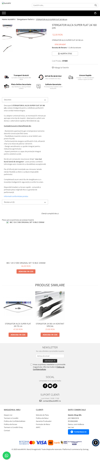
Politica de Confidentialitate (14, 421)
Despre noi (8, 415)
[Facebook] (45, 386)
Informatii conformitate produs (16, 196)
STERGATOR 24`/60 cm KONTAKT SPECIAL (50, 324)
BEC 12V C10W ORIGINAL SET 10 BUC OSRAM (26, 263)
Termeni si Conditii (11, 418)
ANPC (38, 427)
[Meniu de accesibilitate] (95, 442)
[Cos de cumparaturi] (95, 13)
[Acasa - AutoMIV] (15, 5)
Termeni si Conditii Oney (13, 427)
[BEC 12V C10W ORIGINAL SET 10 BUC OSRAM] (26, 240)
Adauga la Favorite (61, 67)
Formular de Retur (43, 424)
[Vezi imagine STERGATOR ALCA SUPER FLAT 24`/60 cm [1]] (7, 37)
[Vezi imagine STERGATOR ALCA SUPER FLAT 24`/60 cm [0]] (7, 26)
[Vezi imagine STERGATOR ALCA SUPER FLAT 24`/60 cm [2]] (7, 48)
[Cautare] (95, 5)
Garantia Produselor (44, 421)
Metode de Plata (42, 415)
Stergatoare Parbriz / (26, 19)
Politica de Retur (42, 418)
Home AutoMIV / (9, 19)
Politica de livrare (10, 424)
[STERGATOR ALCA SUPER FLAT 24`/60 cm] (31, 34)
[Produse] (4, 14)
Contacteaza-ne (80, 432)
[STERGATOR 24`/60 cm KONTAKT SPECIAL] (50, 306)
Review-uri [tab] (9, 202)
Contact (7, 430)
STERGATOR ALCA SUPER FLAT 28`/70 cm (18, 324)
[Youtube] (50, 386)
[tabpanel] (31, 34)
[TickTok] (55, 386)
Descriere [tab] (7, 99)
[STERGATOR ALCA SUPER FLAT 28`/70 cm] (18, 306)
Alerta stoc (66, 53)
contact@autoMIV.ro (51, 401)
